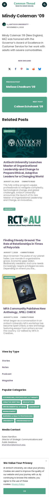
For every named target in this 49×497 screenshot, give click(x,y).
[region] (24, 477)
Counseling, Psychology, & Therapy (20, 397)
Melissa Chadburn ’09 (20, 87)
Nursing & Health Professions (18, 416)
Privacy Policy (18, 484)
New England (24, 61)
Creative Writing (11, 402)
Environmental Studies (14, 407)
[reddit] (33, 69)
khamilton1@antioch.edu (13, 444)
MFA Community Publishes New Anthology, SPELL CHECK (24, 310)
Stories (6, 360)
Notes (5, 367)
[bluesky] (39, 69)
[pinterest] (21, 69)
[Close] (46, 460)
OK (24, 491)
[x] (9, 69)
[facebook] (15, 69)
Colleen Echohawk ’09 (28, 106)
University (9, 131)
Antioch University (18, 24)
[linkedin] (27, 69)
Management (9, 411)
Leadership (34, 407)
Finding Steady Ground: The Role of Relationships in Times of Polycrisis (23, 243)
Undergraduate (24, 421)
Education (28, 402)
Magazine (7, 380)
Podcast (6, 374)
